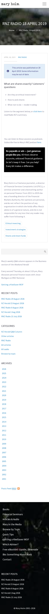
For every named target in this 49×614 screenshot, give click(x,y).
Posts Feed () (8, 488)
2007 (4, 452)
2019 (4, 399)
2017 (4, 408)
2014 (4, 421)
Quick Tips (8, 534)
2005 (4, 461)
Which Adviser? (11, 544)
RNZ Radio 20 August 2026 (12, 299)
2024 (4, 377)
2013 (4, 426)
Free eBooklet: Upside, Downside (20, 549)
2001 (4, 479)
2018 (4, 404)
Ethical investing (13, 223)
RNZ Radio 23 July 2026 (11, 316)
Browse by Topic (11, 529)
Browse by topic (8, 353)
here (39, 142)
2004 (4, 465)
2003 (4, 470)
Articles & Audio (11, 519)
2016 (4, 413)
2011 (4, 435)
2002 (4, 474)
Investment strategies (15, 229)
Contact (7, 559)
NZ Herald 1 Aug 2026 (10, 312)
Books (6, 509)
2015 (4, 417)
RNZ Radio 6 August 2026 (12, 307)
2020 (4, 395)
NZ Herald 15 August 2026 (12, 303)
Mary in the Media (12, 524)
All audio (5, 349)
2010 (4, 439)
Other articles (7, 336)
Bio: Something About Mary (17, 554)
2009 (4, 443)
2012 (4, 430)
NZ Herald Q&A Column (11, 331)
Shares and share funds (15, 235)
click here (37, 111)
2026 (4, 369)
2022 (4, 386)
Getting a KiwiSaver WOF (12, 284)
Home (11, 30)
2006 (4, 457)
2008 (4, 448)
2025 (4, 373)
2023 (4, 382)
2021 (4, 391)
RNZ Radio (22, 57)
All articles (6, 345)
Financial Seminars (13, 514)
